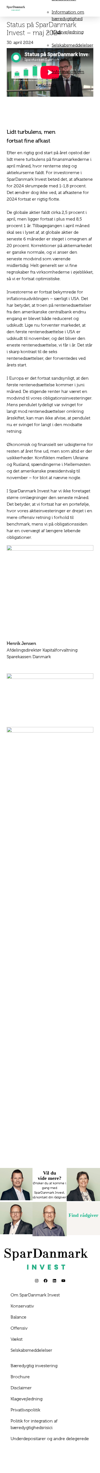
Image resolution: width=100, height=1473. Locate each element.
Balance (18, 1317)
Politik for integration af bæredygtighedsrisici (34, 1424)
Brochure (20, 1376)
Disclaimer (21, 1387)
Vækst (16, 1339)
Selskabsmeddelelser (72, 45)
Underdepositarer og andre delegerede (50, 1438)
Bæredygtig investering (34, 1365)
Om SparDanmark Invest (35, 1295)
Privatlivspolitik (25, 1410)
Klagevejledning (68, 32)
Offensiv (19, 1328)
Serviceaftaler (65, 58)
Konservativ (22, 1306)
